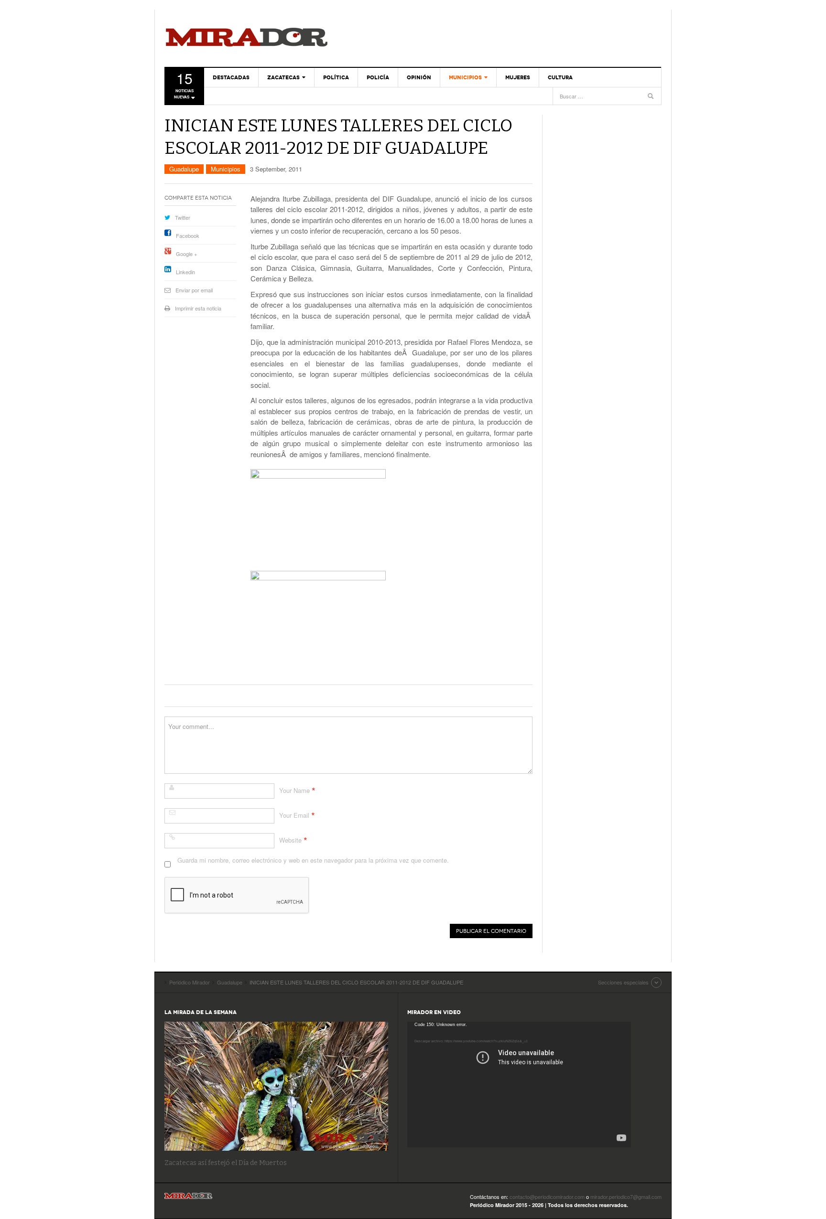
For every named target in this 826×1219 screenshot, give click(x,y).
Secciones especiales (623, 982)
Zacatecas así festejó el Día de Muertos (225, 1163)
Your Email (294, 815)
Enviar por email (194, 290)
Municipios (465, 77)
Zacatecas (283, 77)
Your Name (294, 790)
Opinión (419, 77)
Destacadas (231, 77)
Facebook (187, 235)
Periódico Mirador (246, 38)
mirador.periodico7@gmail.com (626, 1196)
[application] (519, 1084)
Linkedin (185, 272)
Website (290, 840)
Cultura (560, 77)
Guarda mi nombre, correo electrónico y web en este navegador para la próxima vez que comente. (313, 860)
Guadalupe (184, 168)
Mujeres (517, 77)
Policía (378, 77)
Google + (186, 253)
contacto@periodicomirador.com (547, 1196)
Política (336, 77)
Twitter (182, 217)
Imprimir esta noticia (198, 308)
